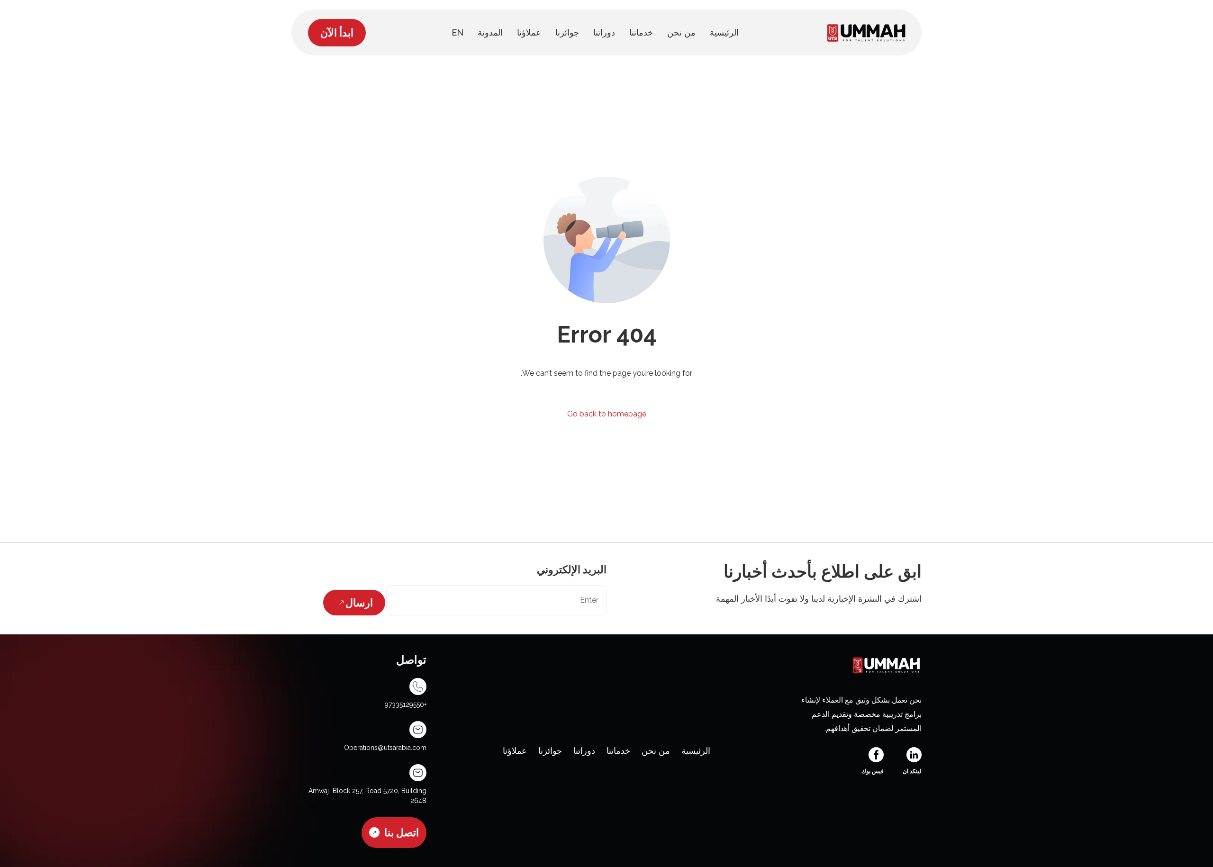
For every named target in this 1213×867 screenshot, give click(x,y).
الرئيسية (695, 751)
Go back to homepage (606, 413)
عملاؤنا (515, 751)
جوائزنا (550, 751)
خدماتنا (618, 751)
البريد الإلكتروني (571, 569)
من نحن (656, 751)
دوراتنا (584, 751)
